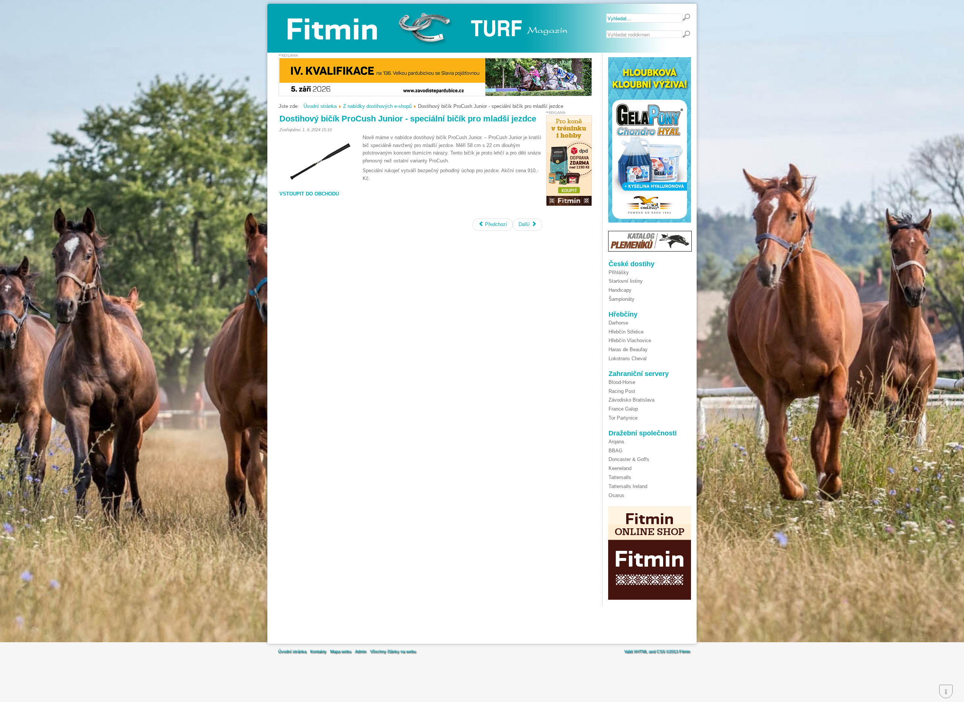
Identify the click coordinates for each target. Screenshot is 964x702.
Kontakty (318, 651)
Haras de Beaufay (628, 349)
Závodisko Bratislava (631, 400)
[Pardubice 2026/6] (435, 94)
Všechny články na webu (393, 651)
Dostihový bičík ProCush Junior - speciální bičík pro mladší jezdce (407, 118)
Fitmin (684, 651)
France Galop (623, 409)
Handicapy (620, 290)
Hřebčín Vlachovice (630, 340)
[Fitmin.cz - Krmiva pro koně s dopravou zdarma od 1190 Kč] (569, 204)
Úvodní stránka (292, 651)
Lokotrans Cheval (628, 358)
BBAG (615, 450)
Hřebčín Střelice (626, 332)
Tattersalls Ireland (628, 486)
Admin (360, 651)
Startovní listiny (626, 281)
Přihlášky (619, 272)
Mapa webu (340, 651)
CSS (660, 651)
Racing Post (622, 391)
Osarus (616, 495)
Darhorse (618, 323)
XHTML (640, 651)
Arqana (616, 441)
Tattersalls (620, 477)
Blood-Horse (622, 382)
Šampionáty (622, 299)
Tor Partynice (623, 418)
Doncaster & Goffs (629, 459)
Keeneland (620, 468)
